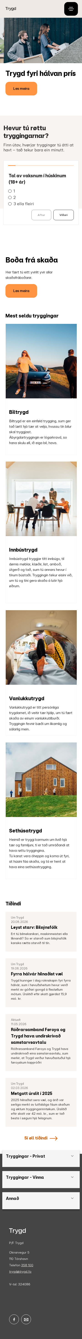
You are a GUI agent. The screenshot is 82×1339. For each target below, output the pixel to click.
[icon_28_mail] (26, 1319)
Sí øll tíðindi (35, 1138)
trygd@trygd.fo (20, 1271)
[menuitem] (31, 9)
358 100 (27, 1265)
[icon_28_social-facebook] (14, 1319)
